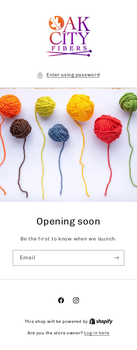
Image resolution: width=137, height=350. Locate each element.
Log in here (97, 332)
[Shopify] (101, 321)
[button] (68, 75)
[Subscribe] (116, 258)
